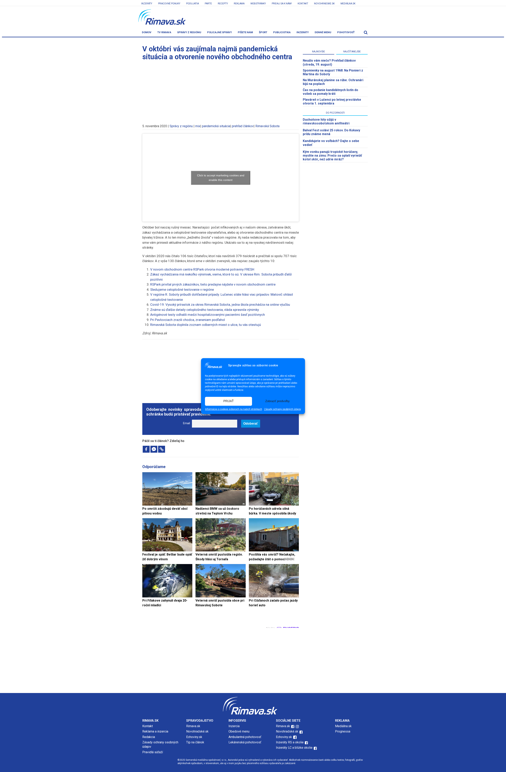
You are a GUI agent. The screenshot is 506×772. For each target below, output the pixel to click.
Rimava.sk (193, 726)
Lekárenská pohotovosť (245, 742)
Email (186, 423)
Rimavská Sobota (267, 126)
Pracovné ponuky (169, 3)
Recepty (223, 3)
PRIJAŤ (228, 401)
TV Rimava (164, 32)
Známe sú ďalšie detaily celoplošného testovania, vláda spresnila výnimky (204, 310)
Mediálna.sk (348, 3)
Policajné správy (219, 32)
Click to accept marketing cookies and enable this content (220, 177)
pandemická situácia (216, 126)
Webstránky (258, 3)
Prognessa (342, 731)
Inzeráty (146, 3)
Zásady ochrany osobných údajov (282, 409)
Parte (208, 3)
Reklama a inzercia (155, 731)
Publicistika (282, 32)
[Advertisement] (220, 90)
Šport (263, 32)
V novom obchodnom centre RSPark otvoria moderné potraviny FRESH (202, 269)
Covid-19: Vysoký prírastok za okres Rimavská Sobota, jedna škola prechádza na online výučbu (220, 305)
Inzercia (234, 726)
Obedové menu (238, 731)
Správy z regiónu (189, 32)
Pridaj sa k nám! (282, 3)
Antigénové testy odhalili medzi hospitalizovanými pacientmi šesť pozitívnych (207, 315)
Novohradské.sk (197, 731)
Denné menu (323, 32)
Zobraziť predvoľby (277, 401)
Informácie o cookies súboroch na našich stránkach (233, 409)
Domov (146, 32)
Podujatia (192, 3)
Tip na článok (195, 742)
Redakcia (148, 737)
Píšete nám (245, 32)
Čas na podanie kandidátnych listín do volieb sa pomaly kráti (330, 92)
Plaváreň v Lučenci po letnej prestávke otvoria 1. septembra (332, 101)
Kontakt (303, 3)
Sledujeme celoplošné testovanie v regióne (182, 289)
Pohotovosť (346, 32)
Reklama (239, 3)
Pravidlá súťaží (152, 752)
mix (197, 126)
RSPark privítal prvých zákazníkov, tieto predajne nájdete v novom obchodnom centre (213, 284)
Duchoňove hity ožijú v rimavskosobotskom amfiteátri (326, 121)
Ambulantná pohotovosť (245, 737)
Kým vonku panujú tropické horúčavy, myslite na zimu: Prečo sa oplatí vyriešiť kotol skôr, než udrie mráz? (332, 155)
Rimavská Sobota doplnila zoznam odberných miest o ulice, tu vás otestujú (205, 325)
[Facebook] (146, 449)
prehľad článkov (243, 126)
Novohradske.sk (324, 3)
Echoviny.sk (194, 737)
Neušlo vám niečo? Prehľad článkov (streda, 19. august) (329, 62)
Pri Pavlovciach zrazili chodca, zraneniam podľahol (187, 320)
